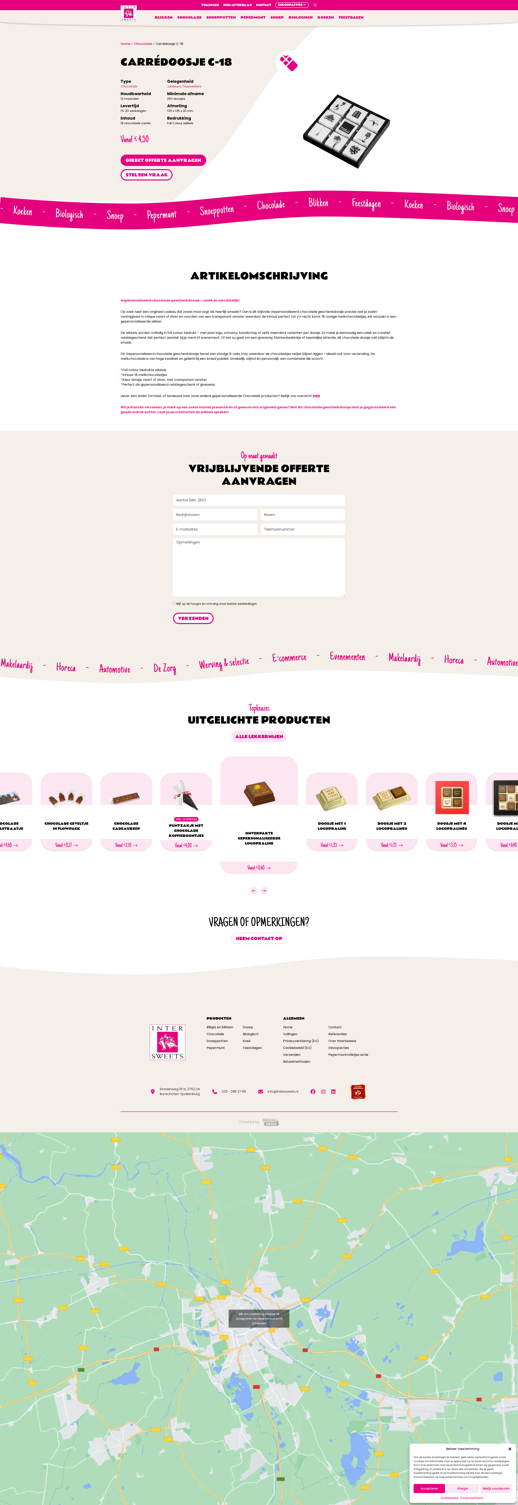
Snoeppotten (221, 17)
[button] (510, 1449)
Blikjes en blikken (220, 1027)
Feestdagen (351, 17)
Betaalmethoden (296, 1061)
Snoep (277, 17)
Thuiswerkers (191, 86)
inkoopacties (290, 5)
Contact (263, 5)
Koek (247, 1041)
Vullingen (210, 5)
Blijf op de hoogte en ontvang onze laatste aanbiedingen (216, 604)
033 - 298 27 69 (234, 1091)
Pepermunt (253, 17)
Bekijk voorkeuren (496, 1488)
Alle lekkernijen (259, 736)
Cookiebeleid (450, 1498)
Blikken (163, 17)
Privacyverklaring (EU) (301, 1041)
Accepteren (429, 1488)
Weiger (462, 1488)
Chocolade (189, 17)
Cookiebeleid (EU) (297, 1047)
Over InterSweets (342, 1041)
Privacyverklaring (472, 1498)
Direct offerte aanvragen (163, 160)
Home (288, 1027)
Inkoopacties (338, 1047)
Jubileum (174, 86)
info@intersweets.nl (283, 1091)
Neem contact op (259, 938)
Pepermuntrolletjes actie (348, 1054)
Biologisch (301, 17)
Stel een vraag (147, 175)
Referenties (337, 1034)
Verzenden (291, 1054)
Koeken (325, 17)
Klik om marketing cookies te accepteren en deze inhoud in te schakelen (259, 1318)
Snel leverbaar (237, 5)
